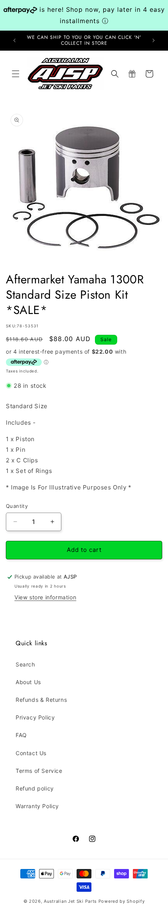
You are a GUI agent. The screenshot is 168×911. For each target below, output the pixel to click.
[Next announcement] (153, 40)
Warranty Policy (37, 806)
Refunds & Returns (41, 699)
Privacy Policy (35, 717)
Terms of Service (39, 770)
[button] (15, 73)
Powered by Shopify (121, 901)
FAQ (21, 735)
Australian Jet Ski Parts (70, 901)
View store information (45, 597)
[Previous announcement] (14, 40)
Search (25, 664)
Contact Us (31, 753)
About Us (28, 682)
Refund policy (35, 788)
